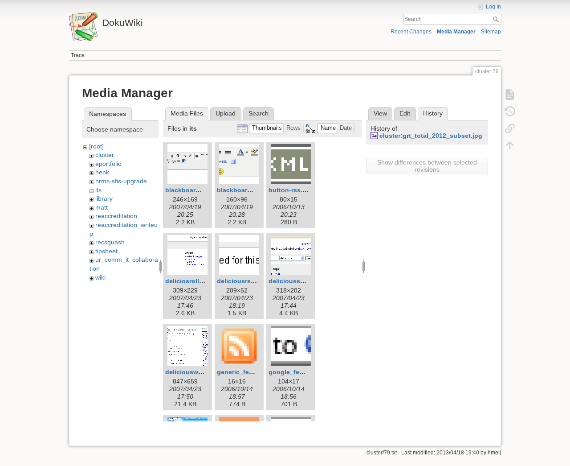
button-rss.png (291, 190)
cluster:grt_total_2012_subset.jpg (430, 135)
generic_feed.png (243, 371)
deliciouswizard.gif (194, 371)
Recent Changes (411, 32)
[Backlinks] (510, 128)
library (104, 198)
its (98, 190)
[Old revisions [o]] (510, 111)
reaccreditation (116, 215)
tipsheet (106, 251)
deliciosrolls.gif (188, 281)
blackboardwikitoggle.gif (255, 190)
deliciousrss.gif (240, 281)
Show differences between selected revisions (427, 166)
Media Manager (456, 32)
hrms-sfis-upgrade (121, 181)
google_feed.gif (293, 371)
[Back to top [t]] (510, 145)
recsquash (110, 242)
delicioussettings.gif (300, 281)
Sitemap (491, 32)
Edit (404, 113)
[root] (96, 146)
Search (497, 19)
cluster (104, 154)
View (380, 113)
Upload (226, 113)
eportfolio (108, 163)
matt (101, 207)
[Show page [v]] (510, 94)
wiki (100, 277)
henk (102, 172)
